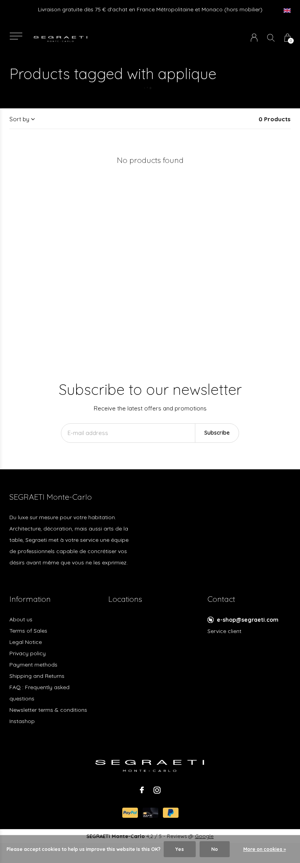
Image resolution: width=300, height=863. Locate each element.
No (214, 849)
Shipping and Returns (36, 675)
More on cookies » (264, 849)
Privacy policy (27, 653)
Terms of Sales (28, 630)
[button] (15, 36)
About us (20, 619)
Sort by (19, 119)
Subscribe (217, 432)
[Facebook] (142, 790)
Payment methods (33, 664)
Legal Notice (25, 641)
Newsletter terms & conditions (48, 709)
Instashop (22, 721)
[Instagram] (157, 790)
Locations (125, 599)
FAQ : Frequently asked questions (39, 693)
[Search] (271, 38)
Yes (179, 849)
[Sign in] (254, 38)
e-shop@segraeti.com (248, 619)
